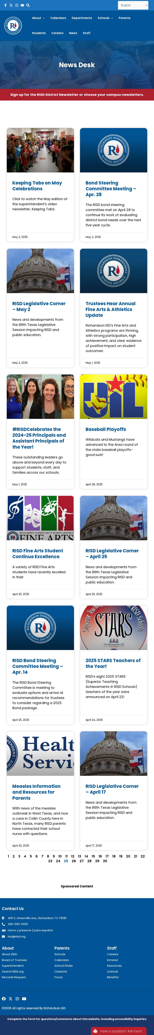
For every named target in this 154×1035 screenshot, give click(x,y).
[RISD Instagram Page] (16, 5)
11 (66, 856)
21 (135, 856)
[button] (38, 18)
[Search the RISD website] (28, 5)
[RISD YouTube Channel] (22, 5)
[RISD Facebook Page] (5, 5)
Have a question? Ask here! (121, 1031)
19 (120, 856)
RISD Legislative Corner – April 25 (112, 554)
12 (72, 856)
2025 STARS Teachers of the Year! (113, 663)
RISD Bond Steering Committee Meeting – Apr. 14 (37, 666)
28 (89, 861)
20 (128, 856)
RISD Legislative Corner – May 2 (39, 306)
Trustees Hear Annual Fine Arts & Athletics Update (111, 309)
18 (114, 856)
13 (79, 856)
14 (86, 856)
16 (100, 856)
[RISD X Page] (11, 5)
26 (74, 861)
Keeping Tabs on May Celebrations (37, 186)
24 (58, 861)
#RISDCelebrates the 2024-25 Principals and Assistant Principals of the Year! (39, 438)
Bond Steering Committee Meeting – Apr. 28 (111, 189)
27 (82, 861)
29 (97, 861)
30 (105, 861)
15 (93, 856)
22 (143, 856)
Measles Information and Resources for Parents (36, 792)
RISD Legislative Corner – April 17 (112, 789)
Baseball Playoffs (106, 429)
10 (60, 856)
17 (107, 856)
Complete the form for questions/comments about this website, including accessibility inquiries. (77, 1019)
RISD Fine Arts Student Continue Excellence (37, 554)
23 (50, 861)
